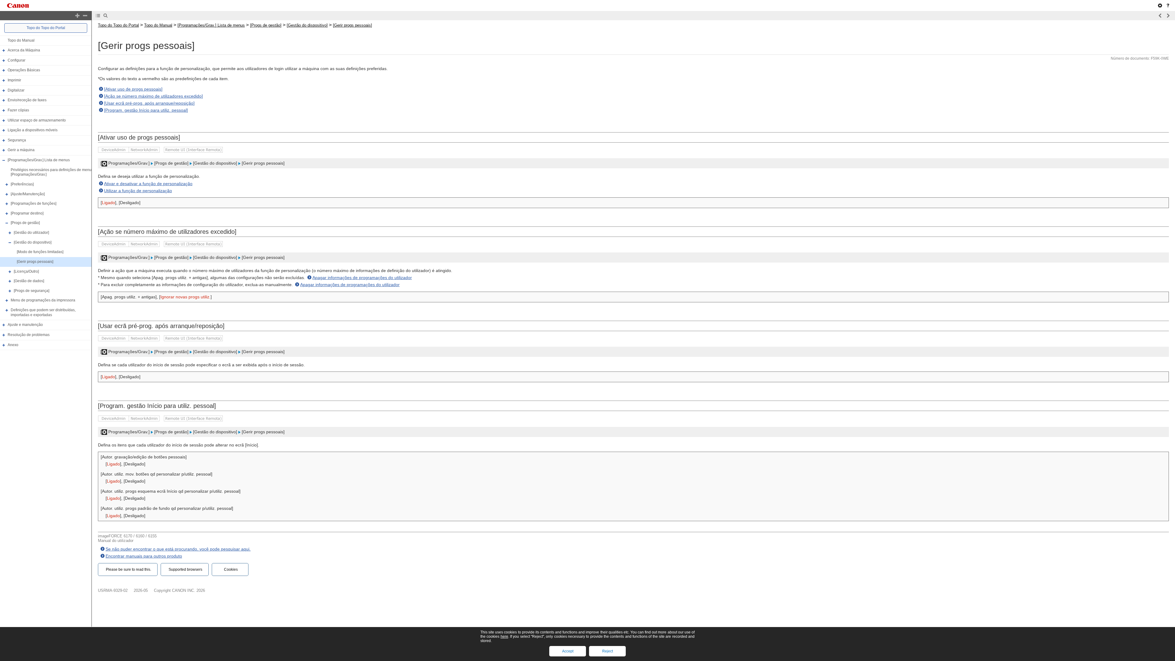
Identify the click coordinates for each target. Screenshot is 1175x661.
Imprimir (14, 80)
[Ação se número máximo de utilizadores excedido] (153, 96)
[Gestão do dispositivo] (32, 242)
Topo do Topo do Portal (46, 28)
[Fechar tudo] (85, 15)
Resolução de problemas (29, 335)
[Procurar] (105, 15)
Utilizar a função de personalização (138, 190)
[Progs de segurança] (31, 291)
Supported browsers (185, 569)
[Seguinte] (1168, 15)
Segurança (17, 140)
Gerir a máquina (21, 150)
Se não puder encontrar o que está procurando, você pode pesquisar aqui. (178, 549)
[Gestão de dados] (29, 281)
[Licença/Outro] (26, 271)
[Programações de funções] (33, 203)
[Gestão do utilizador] (31, 232)
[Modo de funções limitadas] (40, 252)
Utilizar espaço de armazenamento (37, 120)
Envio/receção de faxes (27, 100)
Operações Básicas (24, 70)
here (504, 636)
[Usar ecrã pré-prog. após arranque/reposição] (149, 103)
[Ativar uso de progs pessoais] (133, 89)
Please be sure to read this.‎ (128, 569)
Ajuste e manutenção (25, 325)
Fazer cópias (18, 110)
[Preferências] (22, 184)
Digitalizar (16, 90)
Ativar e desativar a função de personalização (148, 183)
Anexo (13, 345)
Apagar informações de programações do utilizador (362, 277)
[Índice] (98, 15)
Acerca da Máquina (24, 50)
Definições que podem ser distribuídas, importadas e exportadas (43, 312)
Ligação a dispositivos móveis (33, 130)
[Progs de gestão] (25, 223)
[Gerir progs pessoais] (35, 262)
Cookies (231, 569)
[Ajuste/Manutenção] (28, 194)
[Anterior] (1160, 15)
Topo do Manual (21, 40)
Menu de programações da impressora (43, 300)
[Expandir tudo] (77, 15)
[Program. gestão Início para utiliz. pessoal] (146, 110)
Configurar (16, 60)
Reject (607, 651)
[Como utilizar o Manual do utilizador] (1168, 5)
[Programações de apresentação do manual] (1160, 5)
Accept (567, 651)
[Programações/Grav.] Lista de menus (39, 160)
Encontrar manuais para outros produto (144, 556)
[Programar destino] (27, 213)
